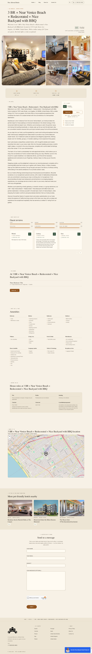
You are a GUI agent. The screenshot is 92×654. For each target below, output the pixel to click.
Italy (35, 636)
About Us (46, 2)
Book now (68, 112)
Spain (51, 631)
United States (53, 639)
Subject (29, 563)
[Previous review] (77, 252)
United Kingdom (54, 636)
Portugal (52, 628)
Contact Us (53, 2)
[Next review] (80, 252)
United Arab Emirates (55, 633)
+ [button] (9, 436)
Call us (77, 112)
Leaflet (72, 477)
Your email (30, 555)
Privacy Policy (72, 628)
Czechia (36, 631)
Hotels (33, 2)
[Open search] (69, 2)
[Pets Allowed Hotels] (19, 630)
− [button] (9, 438)
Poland (35, 639)
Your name (30, 548)
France (35, 633)
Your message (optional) (34, 570)
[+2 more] (79, 73)
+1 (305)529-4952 (12, 645)
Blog (40, 2)
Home (25, 619)
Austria (35, 628)
